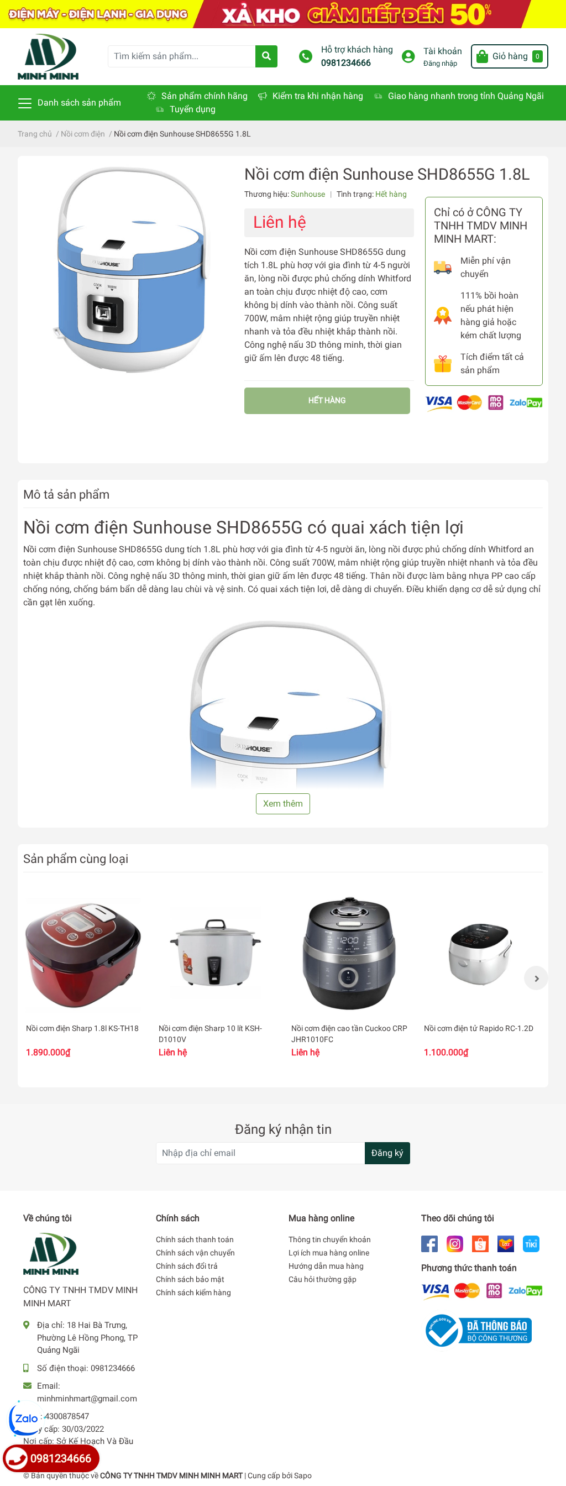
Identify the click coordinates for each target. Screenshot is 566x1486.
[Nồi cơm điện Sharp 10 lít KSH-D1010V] (216, 954)
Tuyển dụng (193, 109)
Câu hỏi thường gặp (323, 1279)
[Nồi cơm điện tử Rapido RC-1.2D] (482, 954)
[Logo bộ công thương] (476, 1330)
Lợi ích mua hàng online (329, 1252)
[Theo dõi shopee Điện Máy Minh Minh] (480, 1243)
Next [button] (536, 978)
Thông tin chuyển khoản (330, 1239)
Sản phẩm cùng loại (75, 858)
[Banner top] (283, 13)
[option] (84, 977)
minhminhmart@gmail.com (87, 1399)
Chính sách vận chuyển (195, 1252)
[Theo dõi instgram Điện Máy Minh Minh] (455, 1243)
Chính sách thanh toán (195, 1239)
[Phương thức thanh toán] (484, 402)
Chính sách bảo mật (190, 1279)
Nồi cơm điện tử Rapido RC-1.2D (478, 1028)
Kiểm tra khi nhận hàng (317, 96)
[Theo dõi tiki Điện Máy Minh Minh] (531, 1243)
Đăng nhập (440, 63)
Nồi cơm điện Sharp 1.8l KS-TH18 (82, 1028)
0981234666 (346, 62)
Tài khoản (442, 51)
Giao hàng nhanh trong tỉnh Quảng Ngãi (466, 96)
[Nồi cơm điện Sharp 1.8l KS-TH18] (84, 954)
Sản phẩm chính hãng (204, 96)
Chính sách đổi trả (187, 1266)
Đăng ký (387, 1153)
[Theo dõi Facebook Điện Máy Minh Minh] (429, 1243)
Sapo (303, 1475)
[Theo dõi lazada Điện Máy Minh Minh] (505, 1243)
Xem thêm (283, 803)
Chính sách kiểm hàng (193, 1292)
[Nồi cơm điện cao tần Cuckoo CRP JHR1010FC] (349, 954)
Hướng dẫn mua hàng (326, 1266)
